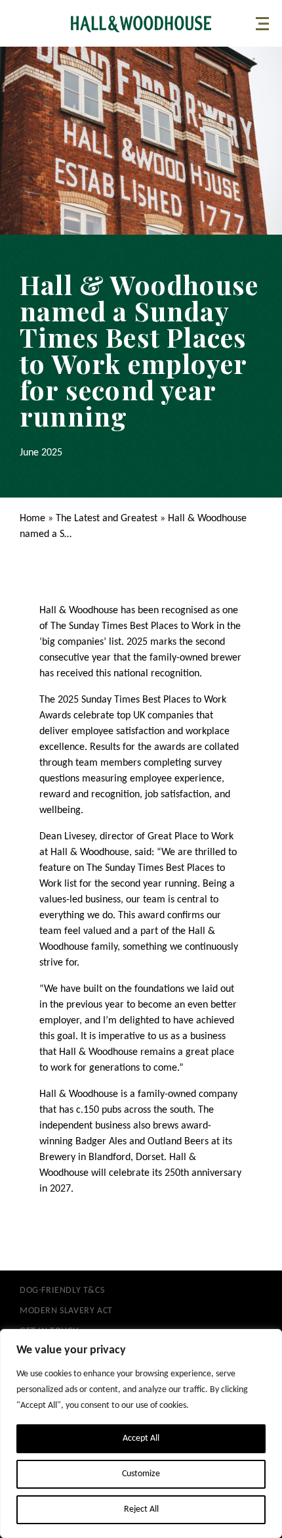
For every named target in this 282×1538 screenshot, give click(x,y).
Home (32, 518)
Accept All (141, 1438)
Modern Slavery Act (66, 1311)
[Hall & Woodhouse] (141, 24)
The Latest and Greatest (106, 518)
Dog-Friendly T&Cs (62, 1290)
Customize (141, 1474)
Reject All (141, 1509)
